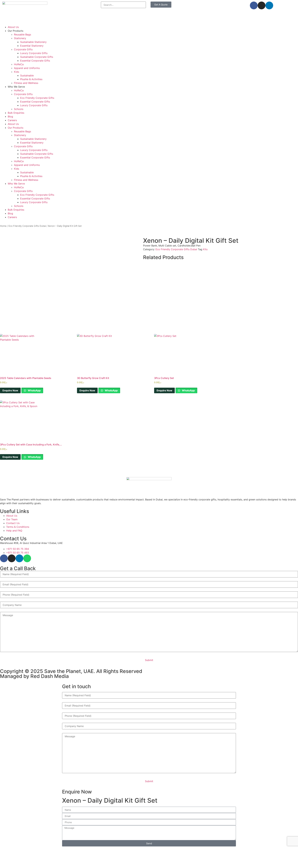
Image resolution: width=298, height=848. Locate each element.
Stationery (20, 38)
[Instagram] (261, 5)
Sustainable (27, 75)
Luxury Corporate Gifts (33, 53)
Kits (205, 249)
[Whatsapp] (27, 558)
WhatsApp (34, 390)
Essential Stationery (31, 45)
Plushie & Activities (31, 79)
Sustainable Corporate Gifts (36, 56)
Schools (18, 109)
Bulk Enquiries (16, 112)
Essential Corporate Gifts (35, 60)
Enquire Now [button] (10, 390)
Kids (16, 71)
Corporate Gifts (23, 49)
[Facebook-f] (254, 5)
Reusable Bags (22, 34)
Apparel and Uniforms (27, 68)
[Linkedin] (269, 5)
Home (3, 226)
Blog (10, 116)
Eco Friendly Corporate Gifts (37, 97)
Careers (12, 120)
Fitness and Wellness (26, 82)
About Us (13, 27)
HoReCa (19, 64)
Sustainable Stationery (33, 41)
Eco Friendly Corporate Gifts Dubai (27, 226)
